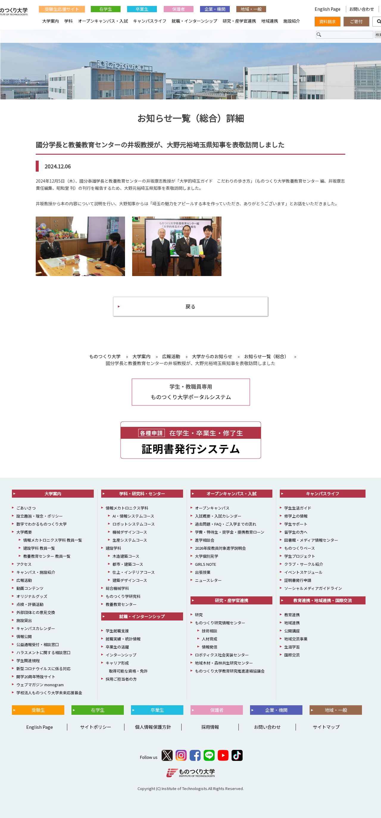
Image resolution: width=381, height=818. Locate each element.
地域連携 (269, 21)
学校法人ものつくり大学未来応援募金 (49, 692)
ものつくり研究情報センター (220, 623)
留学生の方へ (295, 532)
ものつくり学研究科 (123, 596)
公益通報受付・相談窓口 (37, 644)
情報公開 (24, 636)
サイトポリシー (95, 727)
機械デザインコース (130, 532)
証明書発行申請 (297, 580)
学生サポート (295, 524)
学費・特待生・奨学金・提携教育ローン (229, 532)
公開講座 (292, 631)
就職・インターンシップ (194, 21)
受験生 (38, 710)
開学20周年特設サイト (35, 676)
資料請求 (327, 21)
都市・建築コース (128, 564)
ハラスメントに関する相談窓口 (43, 652)
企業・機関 (214, 9)
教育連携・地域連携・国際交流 (322, 600)
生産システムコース (130, 540)
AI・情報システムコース (133, 516)
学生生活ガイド (297, 508)
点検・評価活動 (29, 604)
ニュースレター (208, 580)
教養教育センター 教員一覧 (47, 556)
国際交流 (292, 655)
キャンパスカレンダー (35, 628)
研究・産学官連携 (239, 21)
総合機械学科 (117, 588)
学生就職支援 (117, 631)
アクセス (24, 564)
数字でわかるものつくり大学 (41, 524)
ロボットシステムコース (134, 524)
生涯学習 (292, 647)
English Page (328, 9)
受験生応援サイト (61, 9)
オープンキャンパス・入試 (103, 21)
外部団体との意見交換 (35, 612)
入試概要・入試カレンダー (218, 516)
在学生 (105, 9)
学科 (68, 21)
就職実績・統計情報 (123, 639)
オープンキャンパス (212, 508)
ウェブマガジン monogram (40, 684)
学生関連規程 (28, 660)
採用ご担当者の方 (121, 679)
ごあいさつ (26, 508)
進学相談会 (204, 540)
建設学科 (113, 548)
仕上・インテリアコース (134, 572)
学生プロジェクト (299, 556)
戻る (190, 306)
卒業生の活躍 (117, 647)
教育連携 (292, 615)
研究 (199, 615)
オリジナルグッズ (31, 596)
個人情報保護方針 (153, 727)
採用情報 (210, 727)
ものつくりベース (299, 548)
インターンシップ (121, 655)
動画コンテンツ (29, 588)
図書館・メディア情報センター (311, 540)
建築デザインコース (130, 580)
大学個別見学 (206, 556)
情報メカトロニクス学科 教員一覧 (52, 540)
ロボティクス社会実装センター (222, 655)
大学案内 (50, 21)
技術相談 (209, 631)
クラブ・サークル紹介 (303, 564)
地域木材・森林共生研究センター (224, 663)
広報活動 (24, 580)
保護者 (178, 9)
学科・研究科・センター (142, 493)
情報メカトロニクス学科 (127, 508)
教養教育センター (121, 604)
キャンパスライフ (149, 21)
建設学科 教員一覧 (39, 548)
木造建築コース (126, 556)
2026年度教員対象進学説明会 (220, 548)
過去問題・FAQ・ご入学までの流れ (225, 524)
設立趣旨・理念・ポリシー (39, 516)
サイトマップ (326, 727)
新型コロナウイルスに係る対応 (43, 668)
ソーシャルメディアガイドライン (313, 588)
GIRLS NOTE (205, 564)
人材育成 (209, 639)
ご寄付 (356, 21)
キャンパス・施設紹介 (35, 572)
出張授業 (202, 572)
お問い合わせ (361, 9)
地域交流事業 (295, 639)
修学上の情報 (295, 516)
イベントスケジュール (303, 572)
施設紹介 (291, 21)
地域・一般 (251, 9)
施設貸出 (24, 620)
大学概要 (24, 532)
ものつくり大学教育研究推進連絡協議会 (230, 671)
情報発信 (209, 647)
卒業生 (142, 9)
